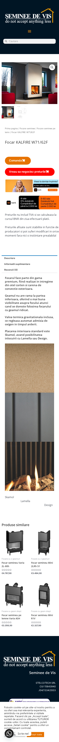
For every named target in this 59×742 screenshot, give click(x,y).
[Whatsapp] (9, 733)
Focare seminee (27, 128)
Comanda (15, 160)
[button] (29, 31)
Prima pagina (11, 128)
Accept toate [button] (35, 734)
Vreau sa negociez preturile (27, 171)
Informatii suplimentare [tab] (17, 264)
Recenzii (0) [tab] (11, 269)
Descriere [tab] (9, 258)
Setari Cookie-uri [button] (14, 734)
